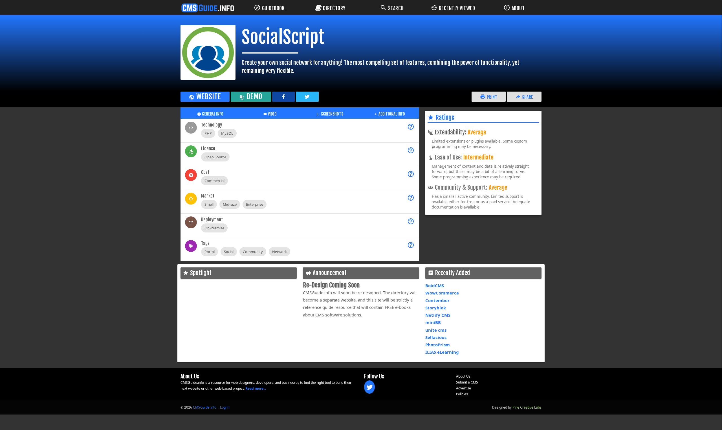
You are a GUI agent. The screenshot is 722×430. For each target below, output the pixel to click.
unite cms (435, 330)
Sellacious (435, 337)
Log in (224, 407)
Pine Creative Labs (527, 407)
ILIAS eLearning (442, 352)
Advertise (463, 388)
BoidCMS (434, 285)
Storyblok (435, 308)
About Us (463, 376)
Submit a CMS (467, 382)
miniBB (433, 322)
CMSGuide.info (204, 407)
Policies (462, 394)
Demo (254, 96)
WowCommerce (442, 293)
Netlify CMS (437, 315)
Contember (437, 300)
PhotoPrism (437, 344)
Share (527, 97)
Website (208, 96)
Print (491, 97)
